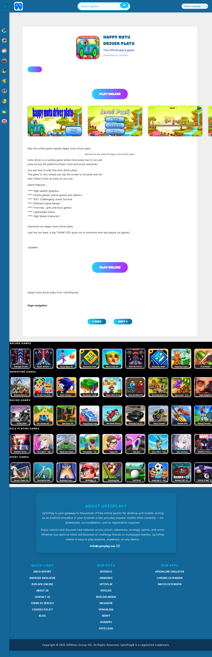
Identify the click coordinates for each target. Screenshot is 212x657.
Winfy (106, 615)
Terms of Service (42, 603)
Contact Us (42, 596)
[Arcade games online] (5, 40)
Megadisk (106, 603)
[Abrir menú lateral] (5, 6)
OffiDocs (106, 571)
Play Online (110, 94)
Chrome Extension (170, 578)
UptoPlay (106, 584)
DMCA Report (42, 571)
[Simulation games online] (5, 81)
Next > (123, 321)
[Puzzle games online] (5, 71)
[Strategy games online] (5, 101)
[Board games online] (5, 50)
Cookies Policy (42, 609)
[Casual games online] (5, 60)
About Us (42, 590)
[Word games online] (5, 111)
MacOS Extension (170, 584)
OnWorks (106, 578)
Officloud (106, 628)
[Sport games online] (5, 91)
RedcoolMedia (106, 596)
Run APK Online (42, 584)
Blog (42, 615)
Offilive (106, 590)
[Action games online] (5, 30)
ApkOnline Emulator (169, 571)
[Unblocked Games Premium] (5, 121)
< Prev (96, 321)
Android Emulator (42, 578)
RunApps (106, 622)
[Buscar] (124, 5)
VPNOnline (106, 609)
